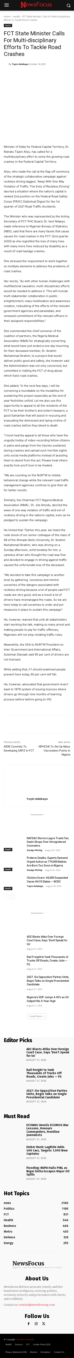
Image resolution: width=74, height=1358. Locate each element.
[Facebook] (28, 1324)
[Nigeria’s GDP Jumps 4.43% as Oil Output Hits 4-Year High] (14, 1002)
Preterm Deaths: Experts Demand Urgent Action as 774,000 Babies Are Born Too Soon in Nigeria (47, 861)
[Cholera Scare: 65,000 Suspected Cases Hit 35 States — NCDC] (14, 883)
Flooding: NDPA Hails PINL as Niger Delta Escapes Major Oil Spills (47, 1171)
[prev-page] (6, 896)
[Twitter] (43, 1324)
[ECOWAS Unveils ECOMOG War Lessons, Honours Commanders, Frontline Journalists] (14, 1131)
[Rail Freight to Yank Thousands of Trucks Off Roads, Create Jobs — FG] (14, 962)
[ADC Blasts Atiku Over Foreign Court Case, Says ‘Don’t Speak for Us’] (14, 942)
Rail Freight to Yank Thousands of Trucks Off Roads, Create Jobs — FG (47, 960)
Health (16, 16)
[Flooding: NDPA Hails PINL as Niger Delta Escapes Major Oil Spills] (14, 1174)
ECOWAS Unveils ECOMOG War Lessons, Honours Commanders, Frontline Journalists (47, 1130)
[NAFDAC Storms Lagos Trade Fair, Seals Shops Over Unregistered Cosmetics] (14, 843)
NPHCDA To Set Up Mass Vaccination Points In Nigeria (54, 750)
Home (7, 16)
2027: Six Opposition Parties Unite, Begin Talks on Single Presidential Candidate (48, 980)
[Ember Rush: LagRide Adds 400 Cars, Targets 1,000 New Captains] (14, 1153)
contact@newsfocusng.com (37, 1304)
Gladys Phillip (34, 850)
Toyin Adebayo (20, 64)
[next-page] (12, 896)
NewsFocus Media (25, 1339)
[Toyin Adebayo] (6, 64)
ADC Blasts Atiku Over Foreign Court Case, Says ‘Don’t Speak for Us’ (47, 940)
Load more (36, 1016)
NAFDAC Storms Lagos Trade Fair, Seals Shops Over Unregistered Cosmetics (48, 842)
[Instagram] (36, 1324)
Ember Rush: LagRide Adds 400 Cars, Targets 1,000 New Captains (47, 1150)
